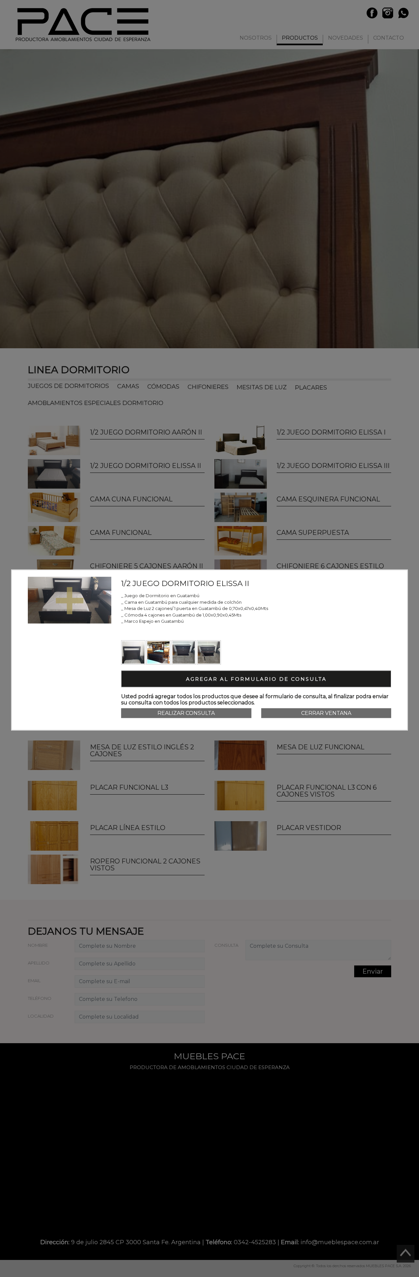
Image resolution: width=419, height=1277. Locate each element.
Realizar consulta (186, 713)
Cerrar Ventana (326, 713)
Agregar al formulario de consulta (256, 679)
